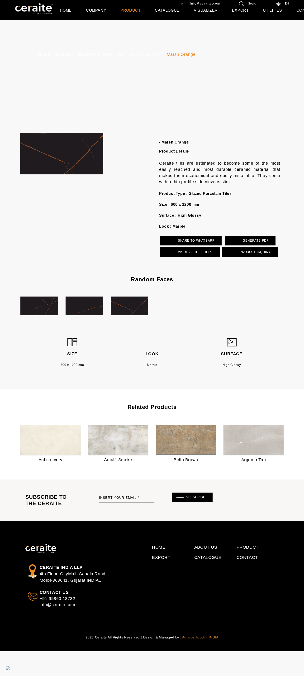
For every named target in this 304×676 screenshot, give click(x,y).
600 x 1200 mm (145, 54)
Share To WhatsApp (196, 240)
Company (96, 10)
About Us (205, 547)
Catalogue (167, 10)
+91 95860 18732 (57, 598)
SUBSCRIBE (195, 497)
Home (66, 10)
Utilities (272, 10)
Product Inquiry (255, 252)
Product (130, 10)
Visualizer (206, 10)
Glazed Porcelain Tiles (100, 54)
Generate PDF (255, 240)
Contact (247, 557)
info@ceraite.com (204, 3)
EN (286, 3)
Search (252, 3)
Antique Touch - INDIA (200, 637)
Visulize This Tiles (195, 252)
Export (240, 10)
